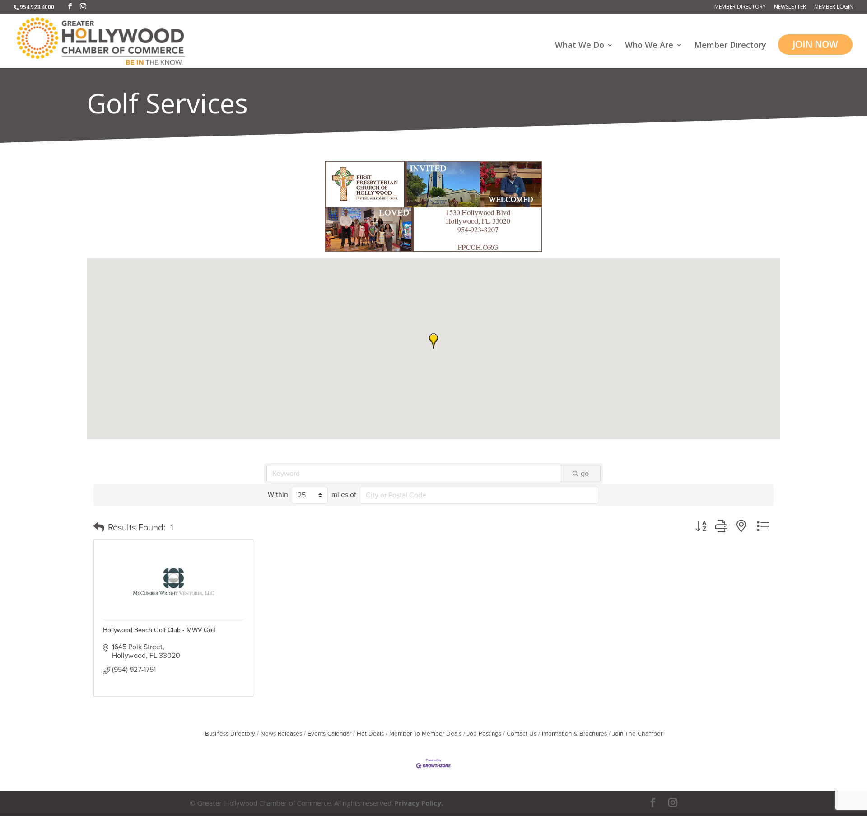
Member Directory (740, 7)
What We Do (579, 46)
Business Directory (230, 733)
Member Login (833, 7)
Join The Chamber (637, 733)
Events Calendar (329, 733)
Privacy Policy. (419, 802)
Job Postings (484, 733)
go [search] (585, 473)
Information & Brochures (574, 733)
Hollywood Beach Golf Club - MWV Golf (159, 629)
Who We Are (649, 46)
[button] (433, 341)
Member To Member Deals (425, 733)
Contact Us (521, 733)
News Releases (281, 733)
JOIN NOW (815, 44)
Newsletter (790, 7)
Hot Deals (370, 733)
